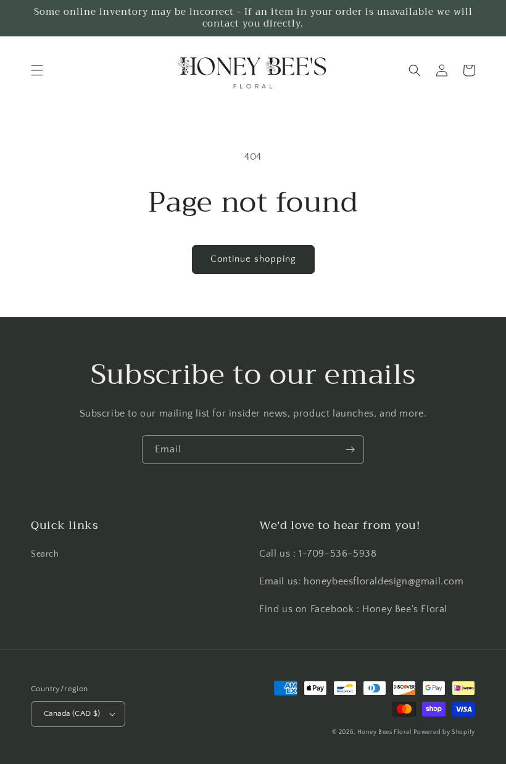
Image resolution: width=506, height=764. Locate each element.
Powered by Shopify (444, 732)
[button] (37, 70)
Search (45, 554)
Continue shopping (253, 259)
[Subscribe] (349, 449)
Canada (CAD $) (72, 713)
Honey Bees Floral (384, 732)
